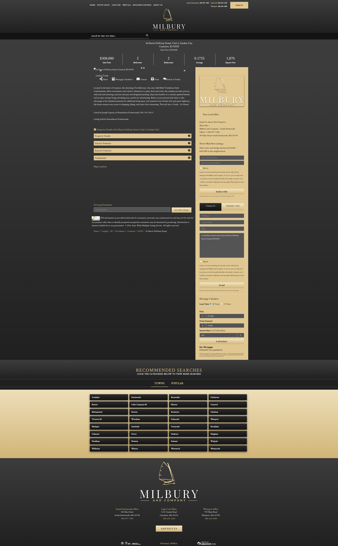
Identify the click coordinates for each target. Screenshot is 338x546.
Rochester (175, 411)
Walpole (214, 441)
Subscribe (222, 191)
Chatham (214, 411)
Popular (177, 383)
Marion (174, 404)
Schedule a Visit (233, 205)
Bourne (134, 411)
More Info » (204, 125)
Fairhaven (215, 397)
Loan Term (204, 304)
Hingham (214, 434)
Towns (159, 383)
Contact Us (239, 5)
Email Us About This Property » (213, 122)
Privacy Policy (203, 185)
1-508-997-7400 (213, 132)
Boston (95, 404)
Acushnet (96, 397)
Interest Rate (212, 330)
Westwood (175, 448)
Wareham (135, 419)
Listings (105, 231)
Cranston (131, 231)
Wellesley (96, 448)
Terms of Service (232, 290)
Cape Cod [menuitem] (116, 5)
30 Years (216, 304)
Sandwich (135, 426)
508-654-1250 (222, 3)
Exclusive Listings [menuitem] (142, 5)
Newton (134, 441)
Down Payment (205, 321)
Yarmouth (175, 426)
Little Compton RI (139, 404)
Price (201, 311)
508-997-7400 (204, 3)
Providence (120, 231)
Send (222, 285)
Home (96, 231)
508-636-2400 (222, 6)
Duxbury (174, 434)
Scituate (174, 441)
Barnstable (175, 397)
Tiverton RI (97, 419)
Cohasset (95, 434)
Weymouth (215, 448)
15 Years (227, 304)
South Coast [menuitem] (103, 5)
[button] (147, 35)
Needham (96, 441)
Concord (214, 404)
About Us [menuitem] (157, 5)
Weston (134, 448)
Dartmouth (136, 397)
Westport (215, 419)
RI (112, 231)
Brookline (215, 426)
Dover (134, 434)
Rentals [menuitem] (127, 5)
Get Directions (182, 210)
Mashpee (95, 426)
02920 (140, 231)
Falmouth (175, 419)
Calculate (222, 341)
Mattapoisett (97, 411)
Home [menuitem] (92, 5)
